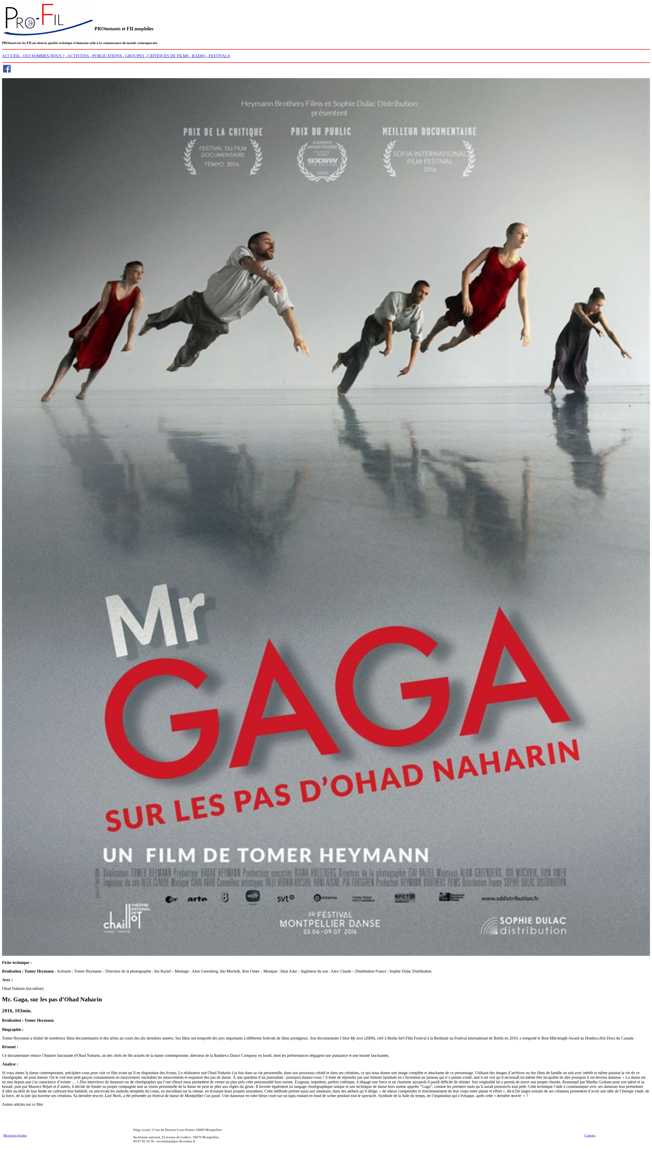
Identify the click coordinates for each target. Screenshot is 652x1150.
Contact (590, 1135)
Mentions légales (15, 1135)
